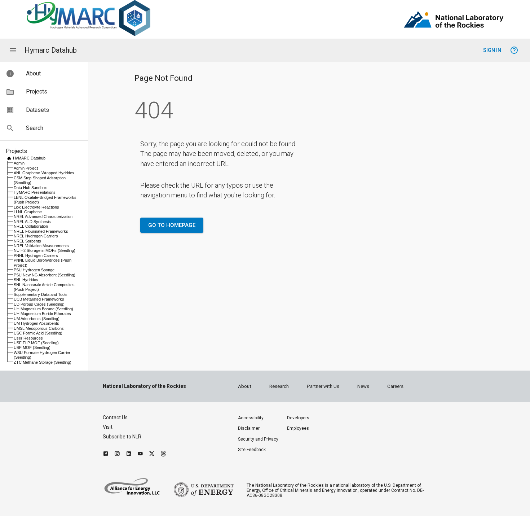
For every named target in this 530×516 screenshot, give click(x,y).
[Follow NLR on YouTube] (140, 454)
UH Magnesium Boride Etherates (42, 313)
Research (279, 386)
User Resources (28, 338)
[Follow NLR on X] (152, 454)
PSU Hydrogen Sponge (34, 270)
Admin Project (26, 168)
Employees (298, 428)
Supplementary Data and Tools (40, 294)
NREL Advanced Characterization (43, 216)
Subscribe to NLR (122, 437)
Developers (298, 417)
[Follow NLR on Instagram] (117, 454)
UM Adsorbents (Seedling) (36, 318)
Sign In (492, 50)
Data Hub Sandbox (30, 187)
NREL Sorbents (27, 241)
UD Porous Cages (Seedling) (39, 304)
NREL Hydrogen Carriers (36, 236)
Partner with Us (323, 386)
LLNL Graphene (28, 212)
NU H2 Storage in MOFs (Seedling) (44, 250)
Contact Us (115, 417)
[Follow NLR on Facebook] (106, 454)
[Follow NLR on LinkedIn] (129, 454)
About (244, 386)
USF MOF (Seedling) (32, 347)
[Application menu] (13, 50)
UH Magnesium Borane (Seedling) (43, 309)
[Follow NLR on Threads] (163, 454)
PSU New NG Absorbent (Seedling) (44, 275)
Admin (19, 163)
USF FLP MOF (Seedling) (36, 343)
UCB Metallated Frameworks (39, 299)
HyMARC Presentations (35, 192)
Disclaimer (249, 428)
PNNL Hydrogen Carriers (36, 255)
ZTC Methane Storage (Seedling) (42, 362)
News (363, 386)
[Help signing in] (514, 50)
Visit (107, 427)
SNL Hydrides (26, 279)
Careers (395, 386)
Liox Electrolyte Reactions (36, 207)
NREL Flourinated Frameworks (41, 231)
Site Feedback (252, 449)
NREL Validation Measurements (41, 246)
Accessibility (251, 417)
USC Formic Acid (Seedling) (38, 333)
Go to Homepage (171, 225)
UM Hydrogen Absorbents (36, 323)
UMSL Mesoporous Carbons (39, 328)
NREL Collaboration (31, 226)
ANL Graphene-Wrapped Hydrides (44, 173)
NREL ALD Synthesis (32, 221)
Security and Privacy (258, 439)
